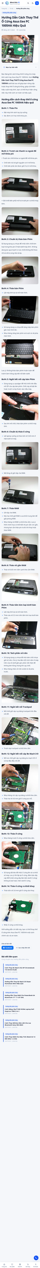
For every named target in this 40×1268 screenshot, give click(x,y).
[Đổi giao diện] (33, 3)
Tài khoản (35, 1266)
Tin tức (11, 8)
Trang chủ (4, 8)
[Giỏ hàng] (37, 3)
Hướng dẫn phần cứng (22, 8)
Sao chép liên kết (24, 948)
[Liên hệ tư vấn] (36, 1258)
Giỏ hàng (28, 1266)
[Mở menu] (2, 3)
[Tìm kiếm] (28, 3)
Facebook (8, 948)
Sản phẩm (12, 1266)
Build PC (20, 1266)
